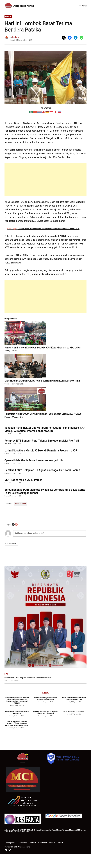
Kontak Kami (22, 843)
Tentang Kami (10, 843)
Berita (8, 17)
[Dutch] (39, 111)
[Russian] (60, 111)
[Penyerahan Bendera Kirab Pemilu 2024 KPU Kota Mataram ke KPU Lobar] (45, 333)
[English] (43, 111)
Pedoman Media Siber (46, 843)
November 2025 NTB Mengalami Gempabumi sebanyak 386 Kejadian (28, 678)
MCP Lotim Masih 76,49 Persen (23, 479)
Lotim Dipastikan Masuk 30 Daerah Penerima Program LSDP (41, 450)
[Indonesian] (52, 111)
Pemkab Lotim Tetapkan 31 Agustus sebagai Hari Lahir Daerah (42, 470)
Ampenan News (23, 5)
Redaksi (15, 37)
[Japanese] (56, 111)
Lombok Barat (20, 504)
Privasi (60, 843)
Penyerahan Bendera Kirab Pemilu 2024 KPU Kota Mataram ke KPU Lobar (43, 347)
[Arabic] (31, 111)
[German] (48, 111)
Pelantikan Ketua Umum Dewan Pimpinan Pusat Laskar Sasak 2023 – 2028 (43, 413)
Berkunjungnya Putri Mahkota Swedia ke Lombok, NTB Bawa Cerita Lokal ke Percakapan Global (45, 491)
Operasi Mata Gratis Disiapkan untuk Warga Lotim (34, 460)
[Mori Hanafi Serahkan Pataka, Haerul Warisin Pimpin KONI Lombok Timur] (45, 366)
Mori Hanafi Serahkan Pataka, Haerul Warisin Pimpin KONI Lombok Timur (43, 380)
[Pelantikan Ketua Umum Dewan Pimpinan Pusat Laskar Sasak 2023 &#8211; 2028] (45, 399)
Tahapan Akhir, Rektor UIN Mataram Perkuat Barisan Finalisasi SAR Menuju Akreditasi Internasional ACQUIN (45, 429)
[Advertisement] (45, 179)
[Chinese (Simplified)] (35, 111)
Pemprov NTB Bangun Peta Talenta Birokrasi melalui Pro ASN (42, 440)
